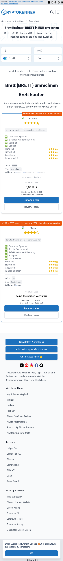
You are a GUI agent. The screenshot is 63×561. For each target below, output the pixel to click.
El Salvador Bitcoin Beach (19, 530)
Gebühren (25, 192)
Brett (41, 75)
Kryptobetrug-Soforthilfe (18, 433)
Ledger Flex (12, 448)
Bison (9, 476)
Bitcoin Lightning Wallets (18, 502)
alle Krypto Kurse (29, 71)
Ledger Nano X (14, 454)
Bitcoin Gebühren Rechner (19, 416)
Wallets (10, 400)
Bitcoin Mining (13, 508)
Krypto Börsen (49, 107)
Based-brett (34, 21)
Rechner (11, 411)
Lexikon (10, 405)
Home (8, 21)
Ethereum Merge (14, 519)
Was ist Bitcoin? (14, 497)
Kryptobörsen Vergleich (17, 394)
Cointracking (13, 465)
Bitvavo (10, 459)
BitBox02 (11, 470)
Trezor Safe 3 (13, 481)
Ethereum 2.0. (13, 513)
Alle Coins (19, 21)
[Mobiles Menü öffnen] (55, 12)
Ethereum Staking (15, 524)
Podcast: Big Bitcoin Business (20, 428)
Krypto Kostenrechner (17, 422)
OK (31, 553)
